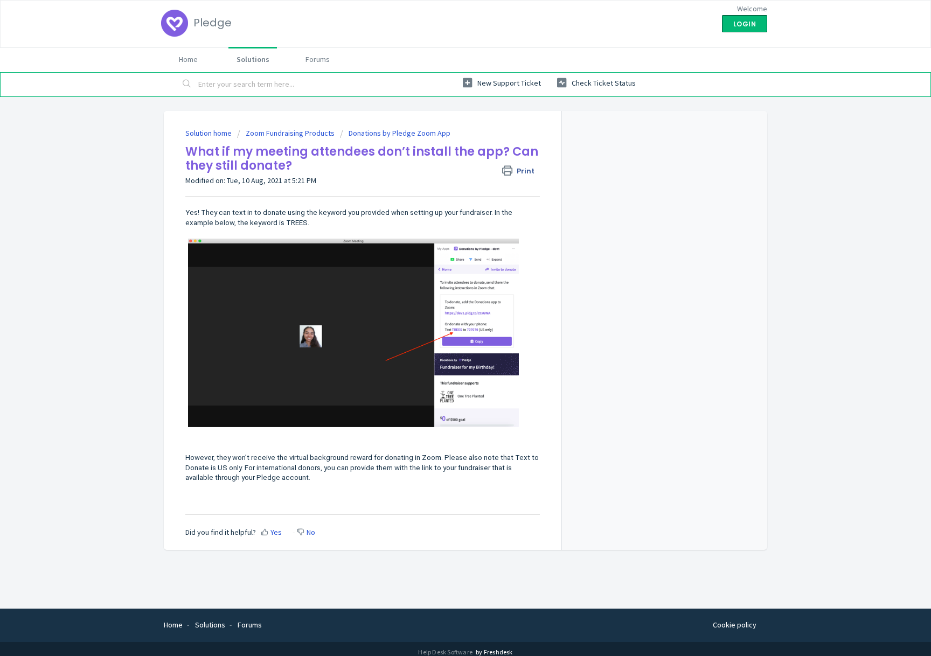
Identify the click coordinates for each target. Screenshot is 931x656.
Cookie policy (734, 625)
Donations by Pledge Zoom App (399, 133)
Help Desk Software (446, 652)
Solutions (253, 59)
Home (188, 59)
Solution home (209, 133)
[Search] (187, 84)
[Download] (445, 187)
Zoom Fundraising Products (290, 133)
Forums (317, 59)
